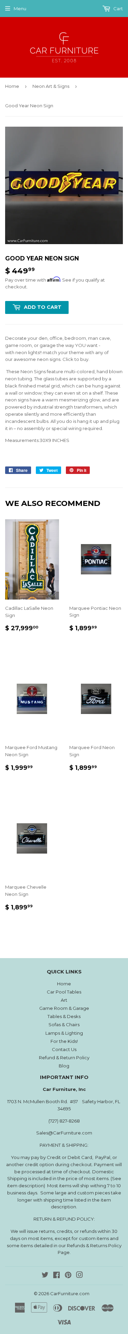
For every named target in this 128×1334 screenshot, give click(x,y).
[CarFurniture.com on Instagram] (79, 1276)
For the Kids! (64, 1041)
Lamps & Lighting (64, 1033)
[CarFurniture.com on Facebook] (56, 1276)
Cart (117, 8)
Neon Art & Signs (50, 86)
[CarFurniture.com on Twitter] (45, 1276)
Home (12, 86)
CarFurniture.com (69, 1293)
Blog (64, 1065)
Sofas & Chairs (64, 1024)
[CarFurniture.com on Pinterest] (68, 1276)
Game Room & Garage (64, 1008)
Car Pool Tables (64, 992)
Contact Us (64, 1049)
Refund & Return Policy (64, 1057)
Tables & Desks (64, 1016)
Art (64, 1000)
